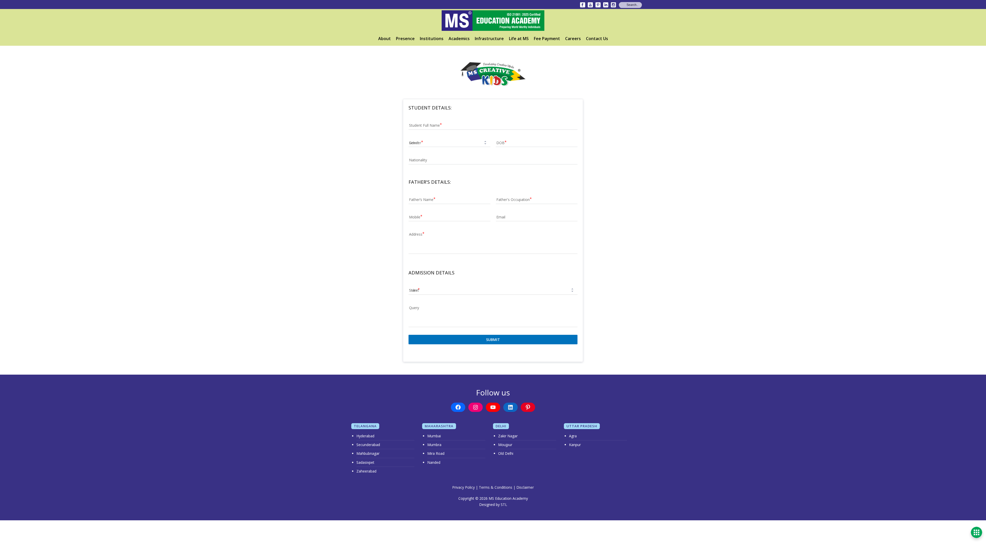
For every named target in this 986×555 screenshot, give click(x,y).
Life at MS (519, 38)
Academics (459, 38)
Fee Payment (547, 38)
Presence (405, 38)
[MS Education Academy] (493, 20)
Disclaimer (525, 487)
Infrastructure (489, 38)
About (384, 38)
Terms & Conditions (495, 487)
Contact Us (597, 38)
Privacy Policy (463, 487)
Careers (573, 38)
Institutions (431, 38)
